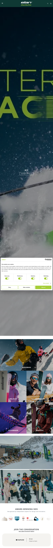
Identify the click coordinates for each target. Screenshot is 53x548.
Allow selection (26, 287)
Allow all (43, 287)
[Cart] (51, 3)
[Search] (48, 3)
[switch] (20, 278)
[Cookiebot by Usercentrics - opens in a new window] (46, 260)
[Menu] (2, 3)
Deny (9, 287)
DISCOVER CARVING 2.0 (26, 173)
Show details (46, 283)
